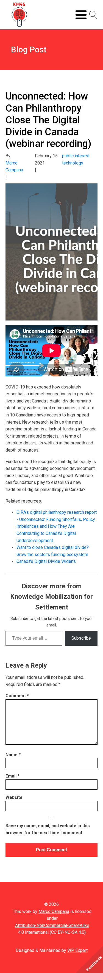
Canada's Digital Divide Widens (46, 561)
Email (12, 776)
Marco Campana (53, 911)
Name (13, 754)
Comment (17, 695)
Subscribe (81, 638)
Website (14, 797)
